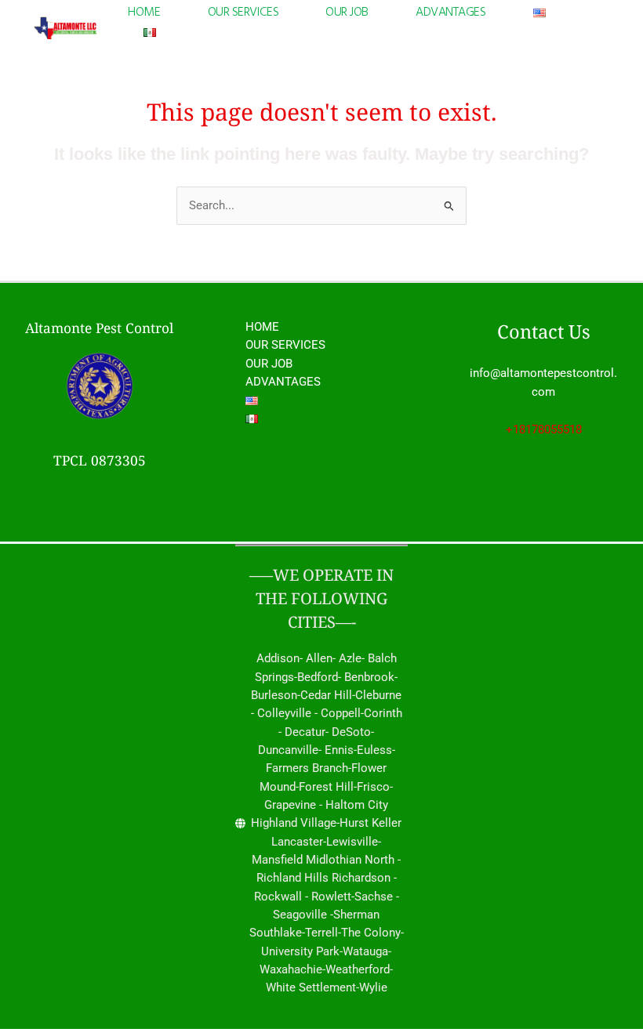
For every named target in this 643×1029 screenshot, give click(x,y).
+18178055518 (544, 429)
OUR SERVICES (243, 12)
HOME (144, 12)
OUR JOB (347, 12)
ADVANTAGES (451, 12)
